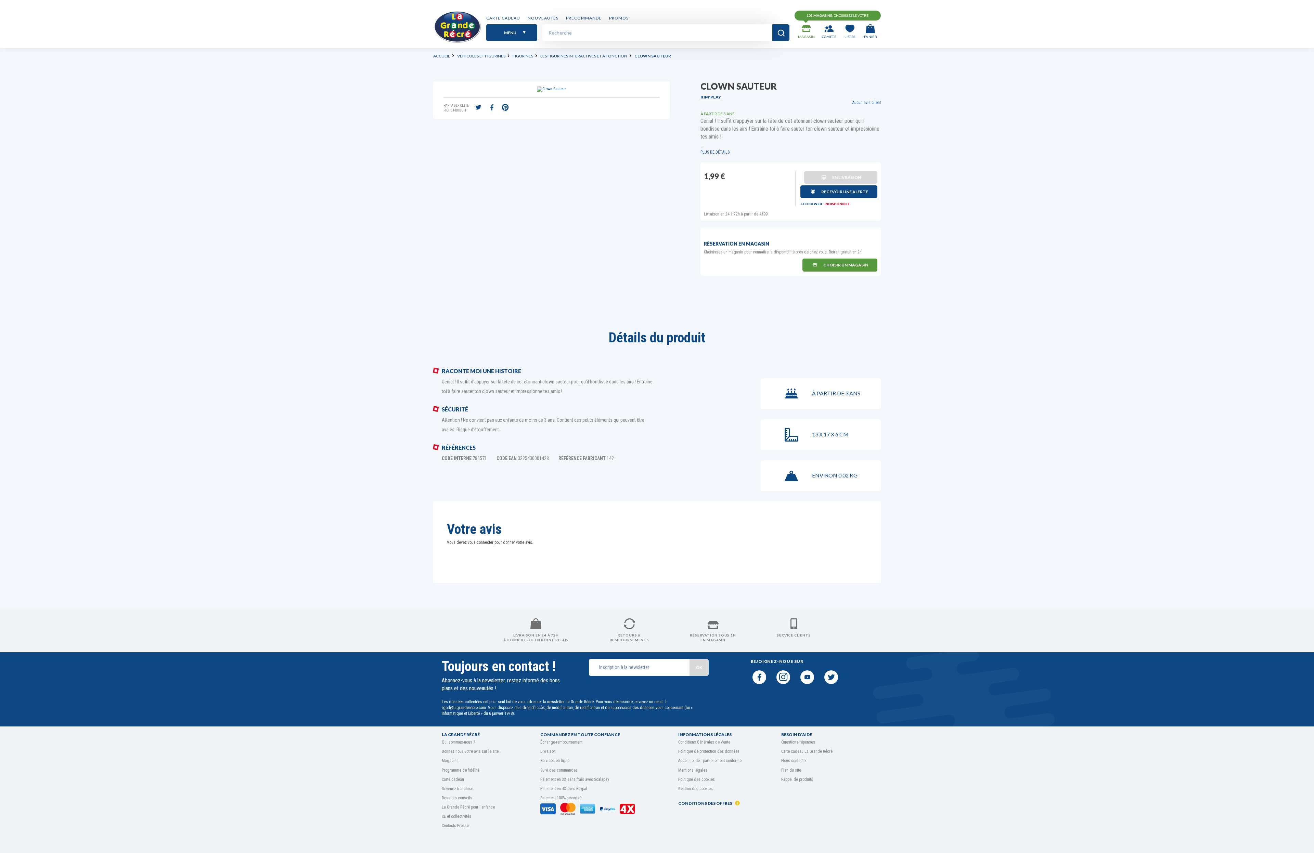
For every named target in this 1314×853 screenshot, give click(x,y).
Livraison (548, 751)
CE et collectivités (456, 816)
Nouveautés (543, 18)
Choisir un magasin (845, 264)
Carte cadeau (503, 18)
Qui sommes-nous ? (458, 742)
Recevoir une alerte (844, 191)
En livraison (846, 177)
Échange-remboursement (561, 742)
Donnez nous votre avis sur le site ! (471, 751)
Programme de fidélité (460, 770)
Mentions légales (692, 770)
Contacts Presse (455, 825)
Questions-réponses (798, 742)
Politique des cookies (696, 779)
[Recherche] (780, 32)
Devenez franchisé (457, 788)
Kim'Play (710, 97)
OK (699, 667)
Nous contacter (794, 760)
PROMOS (619, 18)
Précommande (584, 18)
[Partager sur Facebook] (492, 108)
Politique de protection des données (708, 751)
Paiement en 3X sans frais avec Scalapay (574, 779)
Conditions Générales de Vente (704, 742)
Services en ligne (554, 760)
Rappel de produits (797, 779)
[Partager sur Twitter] (478, 108)
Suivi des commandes (559, 770)
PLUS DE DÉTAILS (715, 152)
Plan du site (791, 770)
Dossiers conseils (457, 798)
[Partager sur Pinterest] (505, 108)
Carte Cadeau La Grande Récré (807, 751)
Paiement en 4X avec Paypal (563, 788)
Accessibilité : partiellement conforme (710, 760)
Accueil (441, 55)
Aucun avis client (866, 102)
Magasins (450, 760)
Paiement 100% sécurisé (560, 798)
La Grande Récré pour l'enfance (468, 807)
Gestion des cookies (695, 788)
